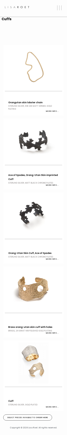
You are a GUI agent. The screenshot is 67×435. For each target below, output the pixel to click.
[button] (59, 8)
